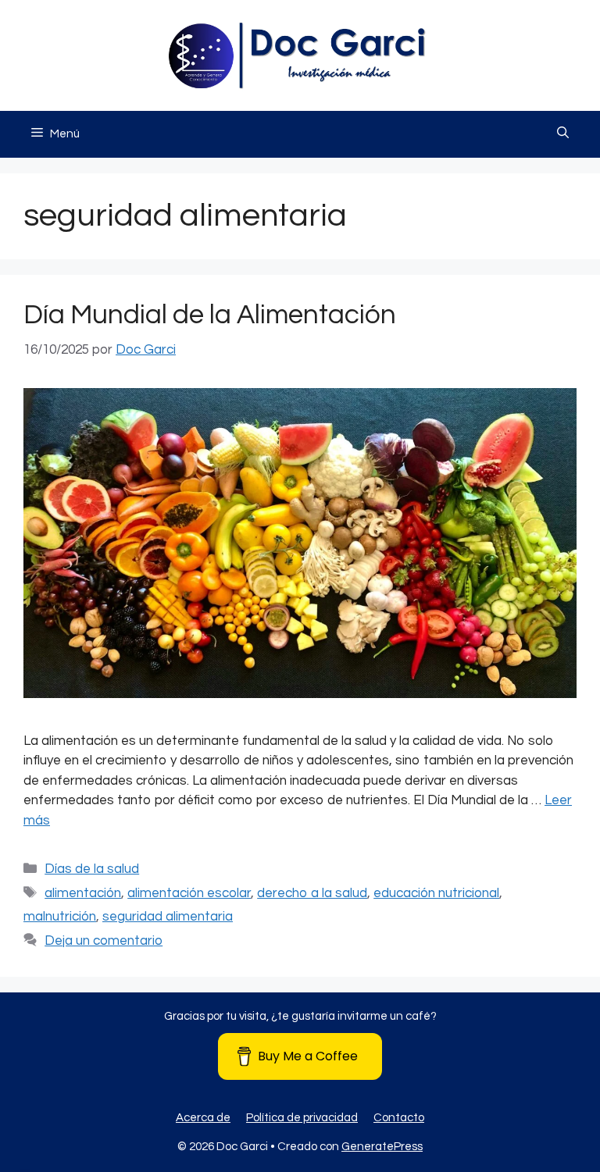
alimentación (83, 893)
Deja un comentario (103, 941)
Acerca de (203, 1118)
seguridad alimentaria (167, 917)
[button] (562, 134)
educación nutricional (436, 893)
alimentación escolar (189, 893)
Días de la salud (92, 869)
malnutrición (59, 917)
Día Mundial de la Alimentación (209, 315)
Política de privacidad (302, 1118)
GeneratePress (382, 1146)
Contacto (398, 1118)
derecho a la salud (312, 893)
